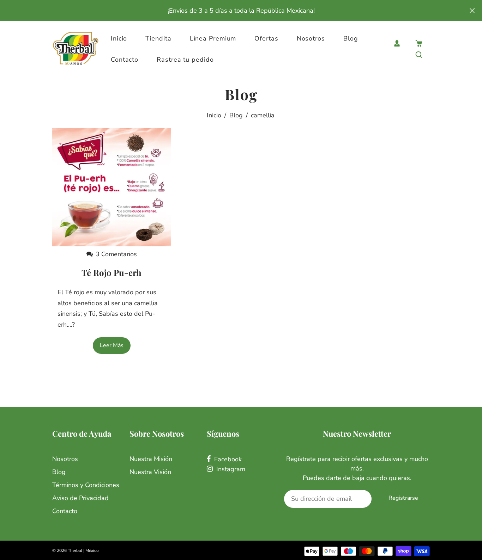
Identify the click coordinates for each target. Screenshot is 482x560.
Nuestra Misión (150, 459)
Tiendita (158, 38)
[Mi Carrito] (418, 43)
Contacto (124, 59)
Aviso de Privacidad (80, 498)
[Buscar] (418, 54)
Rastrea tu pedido (185, 59)
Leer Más (111, 345)
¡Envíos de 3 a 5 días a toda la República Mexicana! (241, 10)
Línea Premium (213, 38)
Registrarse (403, 498)
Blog (350, 38)
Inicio (119, 38)
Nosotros (311, 38)
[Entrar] (397, 43)
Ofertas (266, 38)
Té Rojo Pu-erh (111, 272)
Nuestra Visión (150, 472)
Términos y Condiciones (85, 485)
